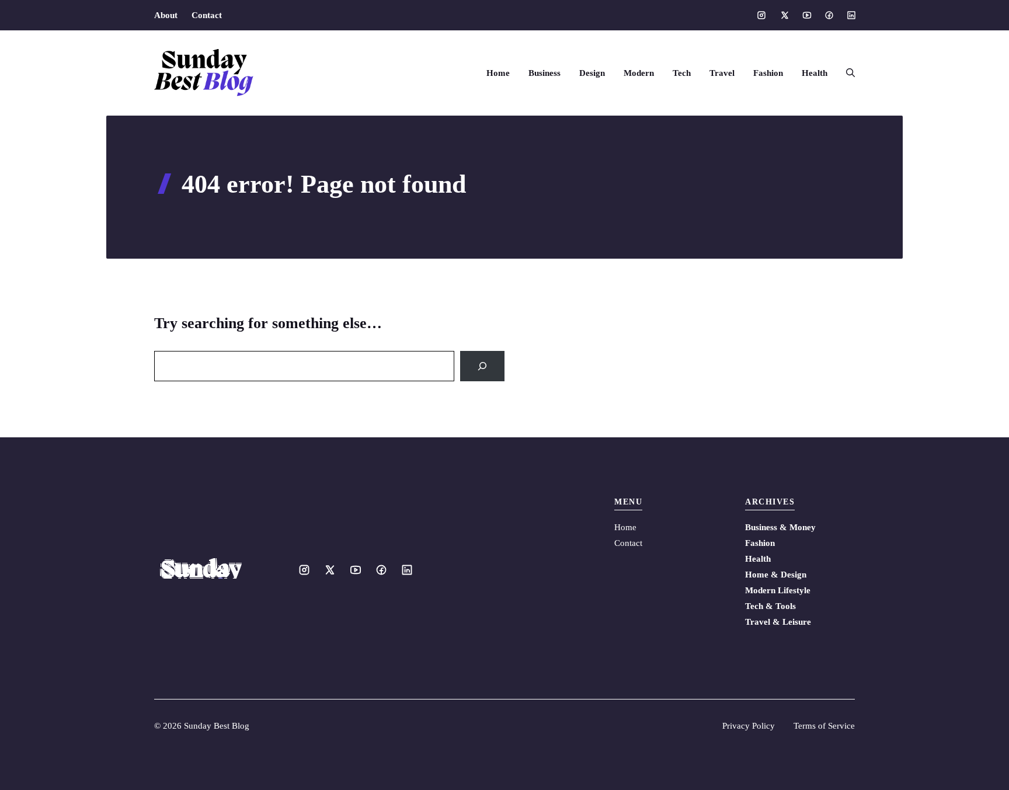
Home (498, 73)
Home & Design (775, 574)
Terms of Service (824, 725)
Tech (682, 73)
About (166, 15)
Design (592, 73)
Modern (639, 73)
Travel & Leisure (778, 622)
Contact (207, 15)
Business (544, 73)
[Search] (482, 366)
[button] (846, 73)
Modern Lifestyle (777, 590)
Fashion (768, 73)
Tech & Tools (770, 606)
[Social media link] (761, 15)
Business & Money (780, 527)
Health (814, 73)
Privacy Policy (748, 725)
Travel (722, 73)
